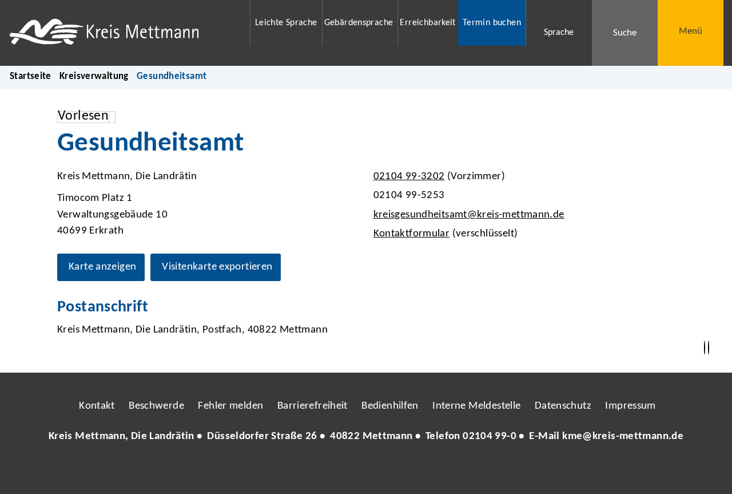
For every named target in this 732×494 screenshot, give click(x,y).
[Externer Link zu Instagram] (313, 471)
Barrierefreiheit (312, 406)
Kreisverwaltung (94, 76)
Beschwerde (156, 406)
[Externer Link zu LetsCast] (442, 471)
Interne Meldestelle (476, 406)
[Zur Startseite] (122, 33)
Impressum (630, 406)
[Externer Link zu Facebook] (287, 471)
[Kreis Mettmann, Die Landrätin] (366, 437)
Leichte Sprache (286, 22)
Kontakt (97, 406)
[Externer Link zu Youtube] (390, 471)
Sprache (559, 32)
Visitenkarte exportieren (217, 267)
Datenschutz (563, 406)
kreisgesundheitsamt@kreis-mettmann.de (467, 215)
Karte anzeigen (102, 267)
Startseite (30, 76)
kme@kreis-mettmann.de (622, 436)
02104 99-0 (489, 436)
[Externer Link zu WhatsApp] (416, 471)
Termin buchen (492, 22)
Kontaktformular (411, 233)
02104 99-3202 (408, 176)
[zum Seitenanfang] (708, 348)
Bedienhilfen (390, 406)
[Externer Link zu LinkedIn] (364, 471)
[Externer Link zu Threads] (339, 471)
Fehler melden (230, 406)
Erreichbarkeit (427, 22)
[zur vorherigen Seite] (704, 348)
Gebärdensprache (358, 22)
